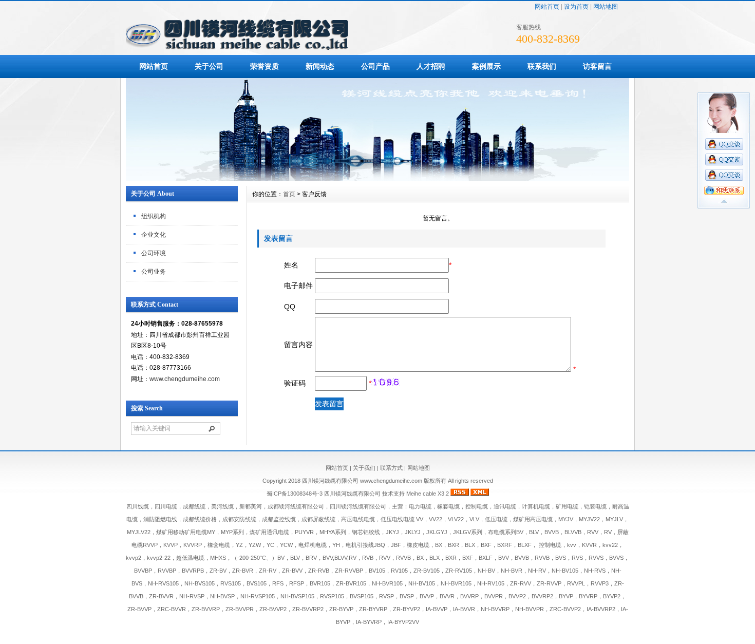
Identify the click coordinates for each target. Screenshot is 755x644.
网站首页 (547, 6)
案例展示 (486, 66)
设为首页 (576, 6)
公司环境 (153, 253)
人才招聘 (431, 66)
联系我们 (541, 66)
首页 (289, 194)
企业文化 (153, 234)
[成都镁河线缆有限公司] (377, 178)
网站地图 (605, 6)
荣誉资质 (264, 66)
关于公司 (209, 66)
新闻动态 (320, 66)
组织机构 (153, 216)
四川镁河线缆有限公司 (352, 493)
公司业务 (153, 271)
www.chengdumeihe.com (184, 379)
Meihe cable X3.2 (427, 493)
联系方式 (391, 468)
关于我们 (364, 468)
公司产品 (375, 66)
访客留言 (597, 66)
